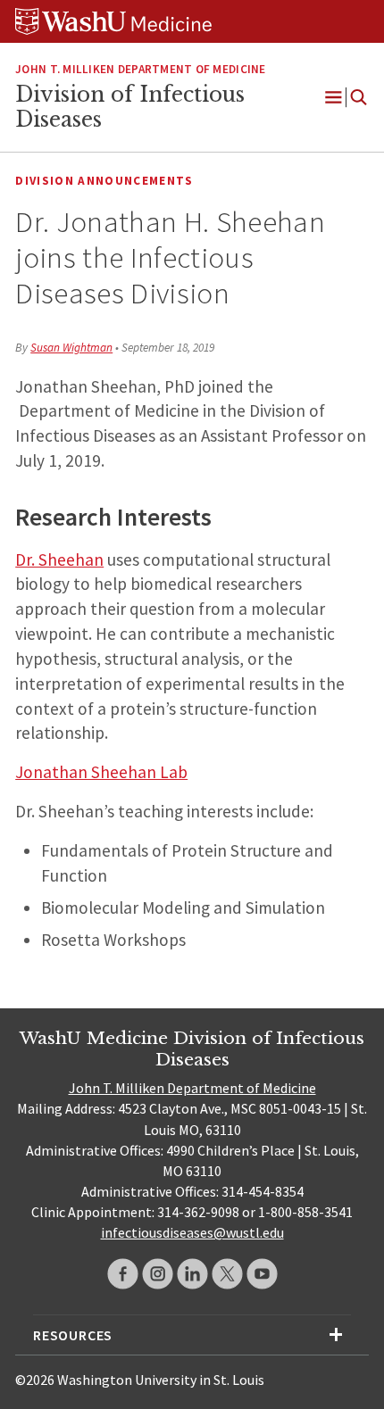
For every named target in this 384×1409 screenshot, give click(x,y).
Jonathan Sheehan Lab (101, 772)
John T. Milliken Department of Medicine (192, 1088)
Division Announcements (104, 180)
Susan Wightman (71, 347)
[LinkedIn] (192, 1273)
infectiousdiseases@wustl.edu (192, 1232)
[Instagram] (157, 1273)
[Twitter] (227, 1273)
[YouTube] (262, 1273)
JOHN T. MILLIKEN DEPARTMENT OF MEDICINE (140, 69)
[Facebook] (122, 1273)
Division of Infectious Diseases (130, 107)
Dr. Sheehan (59, 559)
